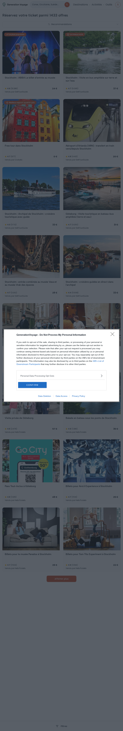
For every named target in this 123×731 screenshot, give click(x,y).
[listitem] (61, 375)
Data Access (61, 396)
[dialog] (61, 365)
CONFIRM (32, 385)
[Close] (113, 335)
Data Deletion (44, 396)
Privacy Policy (78, 396)
